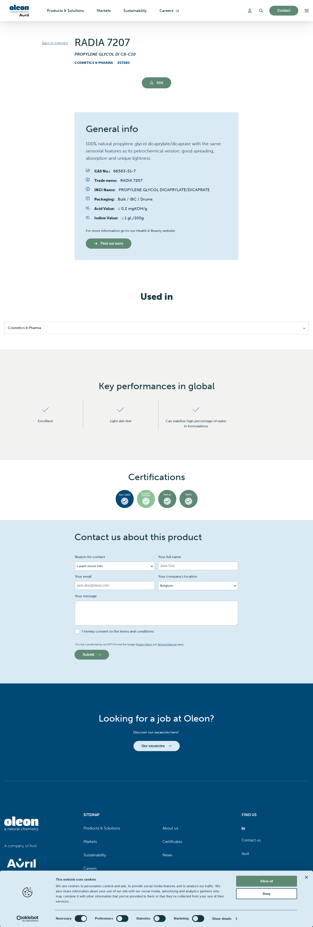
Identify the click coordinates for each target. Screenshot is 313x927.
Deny (266, 893)
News (167, 855)
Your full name (169, 557)
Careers (90, 868)
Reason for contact (90, 557)
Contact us (251, 840)
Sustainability (94, 855)
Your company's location (177, 576)
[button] (307, 10)
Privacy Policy (144, 644)
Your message (86, 596)
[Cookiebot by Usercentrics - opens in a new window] (27, 919)
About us (170, 828)
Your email (83, 576)
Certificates (172, 841)
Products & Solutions (101, 828)
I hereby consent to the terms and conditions (118, 631)
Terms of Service (167, 644)
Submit (88, 654)
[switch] (122, 918)
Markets (90, 841)
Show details (221, 918)
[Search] (261, 11)
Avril (245, 853)
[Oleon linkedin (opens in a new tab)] (244, 828)
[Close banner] (306, 877)
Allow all (266, 881)
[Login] (250, 11)
